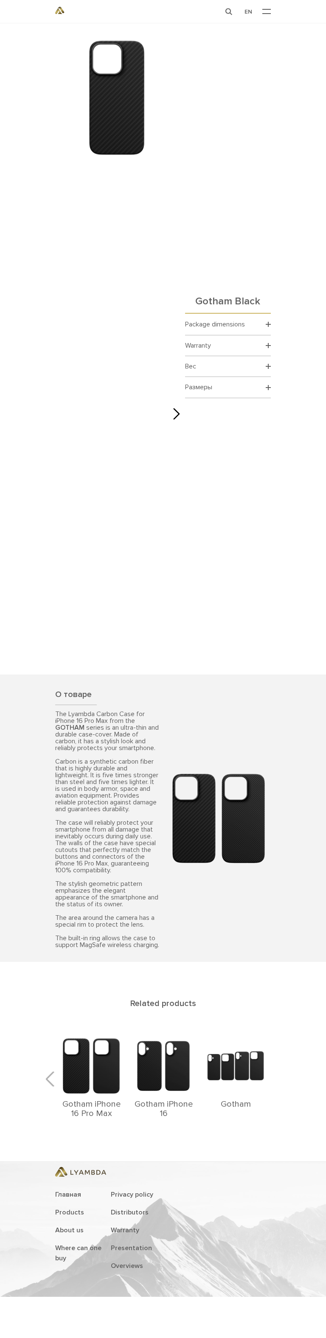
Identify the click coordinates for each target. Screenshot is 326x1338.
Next (174, 414)
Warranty (125, 1230)
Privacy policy (132, 1194)
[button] (228, 11)
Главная (68, 1194)
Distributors (130, 1212)
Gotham (236, 1104)
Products (69, 1212)
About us (69, 1230)
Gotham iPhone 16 (164, 1109)
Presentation (131, 1248)
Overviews (127, 1266)
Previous (53, 1079)
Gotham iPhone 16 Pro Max (91, 1109)
